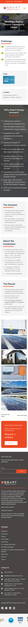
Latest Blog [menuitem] (4, 542)
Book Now (11, 443)
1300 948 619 (8, 572)
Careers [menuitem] (3, 559)
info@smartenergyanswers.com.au (13, 576)
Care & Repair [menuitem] (5, 539)
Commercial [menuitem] (4, 534)
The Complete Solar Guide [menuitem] (8, 544)
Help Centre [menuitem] (4, 554)
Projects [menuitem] (3, 536)
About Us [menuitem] (3, 557)
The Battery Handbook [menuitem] (7, 547)
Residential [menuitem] (4, 531)
